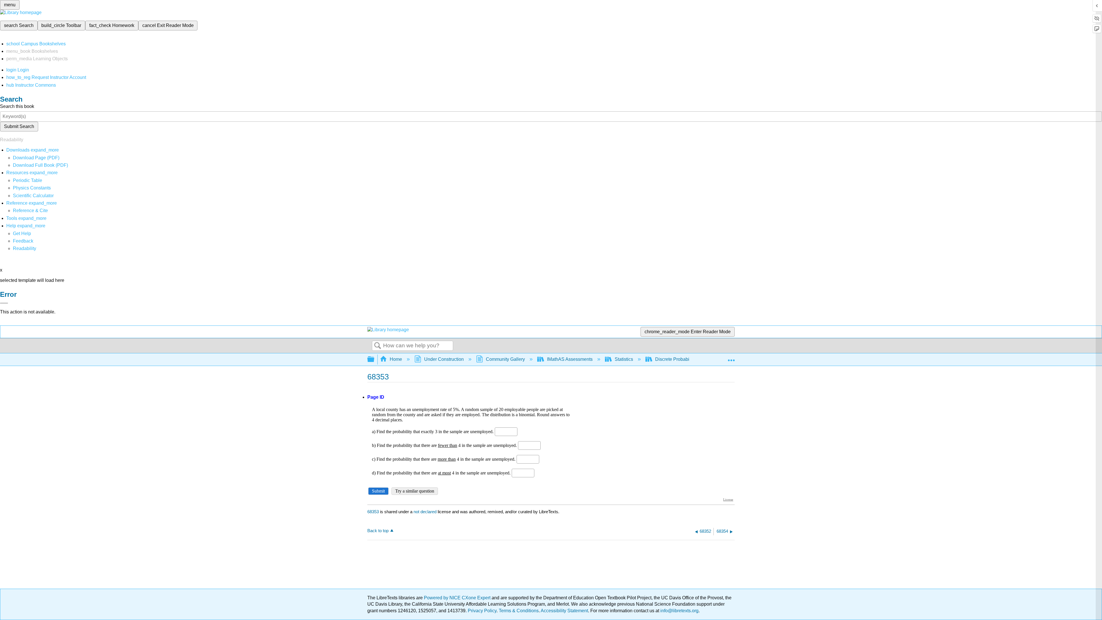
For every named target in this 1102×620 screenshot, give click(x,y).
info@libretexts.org (679, 610)
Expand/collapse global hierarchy (374, 359)
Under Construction (444, 359)
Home (396, 359)
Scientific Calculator (33, 195)
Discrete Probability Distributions (688, 359)
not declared (426, 511)
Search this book (17, 106)
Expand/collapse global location (731, 357)
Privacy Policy (482, 610)
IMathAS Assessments (570, 359)
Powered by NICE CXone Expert (458, 597)
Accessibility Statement (564, 610)
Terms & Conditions (519, 610)
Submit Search (19, 126)
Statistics (624, 359)
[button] (23, 241)
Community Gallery (505, 359)
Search (377, 346)
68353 (373, 511)
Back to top (378, 530)
